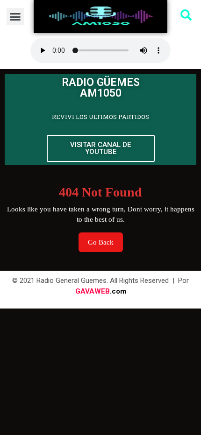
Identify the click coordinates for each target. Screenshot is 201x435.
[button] (15, 17)
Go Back (105, 239)
